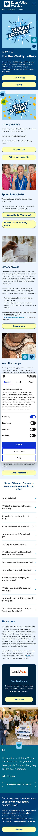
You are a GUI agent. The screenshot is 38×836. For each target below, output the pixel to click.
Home (3, 10)
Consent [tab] (7, 382)
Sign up (19, 84)
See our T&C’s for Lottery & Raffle (16, 224)
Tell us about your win (19, 157)
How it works (19, 77)
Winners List (19, 149)
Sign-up (19, 829)
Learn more (19, 699)
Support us (11, 10)
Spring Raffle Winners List (19, 215)
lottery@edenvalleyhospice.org (13, 317)
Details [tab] (19, 382)
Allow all (19, 445)
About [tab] (31, 382)
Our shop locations (19, 472)
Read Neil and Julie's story (19, 784)
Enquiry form (19, 326)
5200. (28, 656)
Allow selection (19, 451)
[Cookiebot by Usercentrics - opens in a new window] (27, 376)
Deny (19, 458)
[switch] (33, 423)
